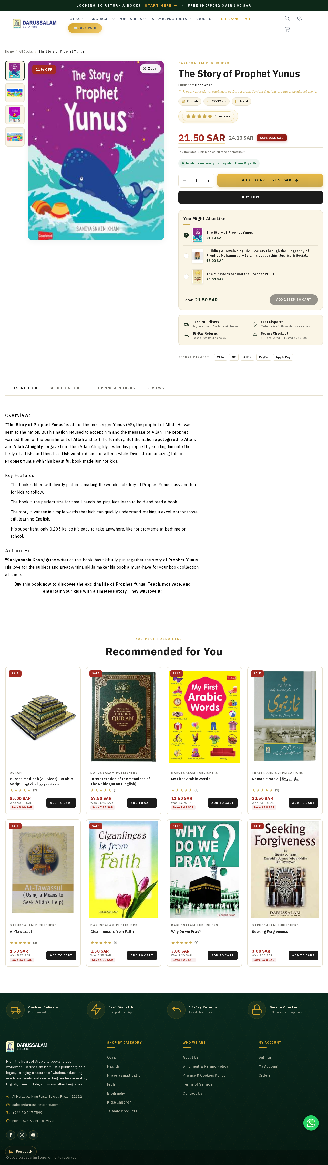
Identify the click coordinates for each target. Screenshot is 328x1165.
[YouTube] (33, 1135)
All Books (26, 51)
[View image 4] (15, 137)
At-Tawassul (21, 931)
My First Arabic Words (190, 779)
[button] (287, 29)
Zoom (152, 68)
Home (9, 51)
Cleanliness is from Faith (112, 931)
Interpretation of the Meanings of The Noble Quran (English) (120, 781)
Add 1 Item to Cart (293, 299)
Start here (161, 5)
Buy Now (250, 197)
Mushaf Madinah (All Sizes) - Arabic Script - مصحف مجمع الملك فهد (41, 781)
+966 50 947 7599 (27, 1112)
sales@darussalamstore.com (35, 1104)
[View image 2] (15, 92)
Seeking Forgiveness (270, 931)
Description (24, 388)
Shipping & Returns (114, 388)
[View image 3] (15, 114)
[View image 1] (15, 70)
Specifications (66, 388)
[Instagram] (22, 1135)
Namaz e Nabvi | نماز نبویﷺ (275, 779)
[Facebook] (10, 1135)
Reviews (155, 388)
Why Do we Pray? (186, 931)
